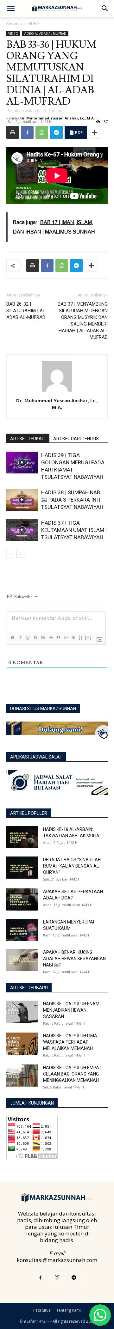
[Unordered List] (50, 637)
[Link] (73, 637)
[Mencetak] (12, 132)
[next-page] (20, 554)
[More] (94, 132)
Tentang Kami (68, 1310)
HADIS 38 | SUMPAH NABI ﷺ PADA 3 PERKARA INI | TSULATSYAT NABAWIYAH (72, 499)
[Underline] (27, 637)
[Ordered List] (43, 637)
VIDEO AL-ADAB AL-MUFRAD (45, 33)
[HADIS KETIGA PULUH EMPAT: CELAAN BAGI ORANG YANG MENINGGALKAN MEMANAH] (22, 1075)
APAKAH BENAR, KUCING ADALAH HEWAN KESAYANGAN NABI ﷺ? (74, 958)
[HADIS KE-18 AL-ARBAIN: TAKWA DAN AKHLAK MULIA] (22, 837)
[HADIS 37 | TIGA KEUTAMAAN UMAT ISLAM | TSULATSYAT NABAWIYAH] (22, 530)
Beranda (14, 23)
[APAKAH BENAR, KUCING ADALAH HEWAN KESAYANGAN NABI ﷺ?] (22, 960)
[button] (11, 8)
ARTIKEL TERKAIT (28, 438)
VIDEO (33, 23)
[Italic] (20, 637)
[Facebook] (27, 132)
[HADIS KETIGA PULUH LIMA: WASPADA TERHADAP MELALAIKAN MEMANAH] (22, 1044)
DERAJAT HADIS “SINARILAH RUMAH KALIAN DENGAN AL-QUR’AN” (72, 866)
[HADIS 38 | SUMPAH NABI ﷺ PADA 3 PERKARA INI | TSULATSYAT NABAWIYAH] (22, 500)
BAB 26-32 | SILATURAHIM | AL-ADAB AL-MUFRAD (26, 310)
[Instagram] (57, 1277)
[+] (88, 637)
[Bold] (12, 637)
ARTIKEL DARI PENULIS (76, 438)
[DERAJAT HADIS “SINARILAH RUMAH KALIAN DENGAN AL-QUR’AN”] (22, 868)
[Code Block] (65, 637)
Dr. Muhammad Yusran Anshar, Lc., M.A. (57, 118)
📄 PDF (76, 132)
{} (81, 637)
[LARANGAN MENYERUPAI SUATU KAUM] (22, 930)
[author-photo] (57, 391)
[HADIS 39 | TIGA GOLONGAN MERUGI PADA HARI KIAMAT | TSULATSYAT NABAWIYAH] (22, 462)
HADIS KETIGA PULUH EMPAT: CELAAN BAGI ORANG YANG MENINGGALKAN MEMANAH (73, 1074)
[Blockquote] (58, 637)
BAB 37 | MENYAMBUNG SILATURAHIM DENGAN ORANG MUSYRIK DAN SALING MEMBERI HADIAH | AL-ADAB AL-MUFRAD (83, 320)
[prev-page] (10, 554)
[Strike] (35, 637)
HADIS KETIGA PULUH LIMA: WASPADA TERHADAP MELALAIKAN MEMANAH (70, 1042)
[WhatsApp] (41, 132)
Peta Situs (41, 1310)
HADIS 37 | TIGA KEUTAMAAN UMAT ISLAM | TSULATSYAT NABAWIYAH (74, 530)
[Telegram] (56, 132)
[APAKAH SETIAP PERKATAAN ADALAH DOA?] (22, 899)
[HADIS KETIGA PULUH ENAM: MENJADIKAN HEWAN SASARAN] (22, 1012)
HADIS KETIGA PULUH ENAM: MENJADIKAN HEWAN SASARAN (71, 1010)
